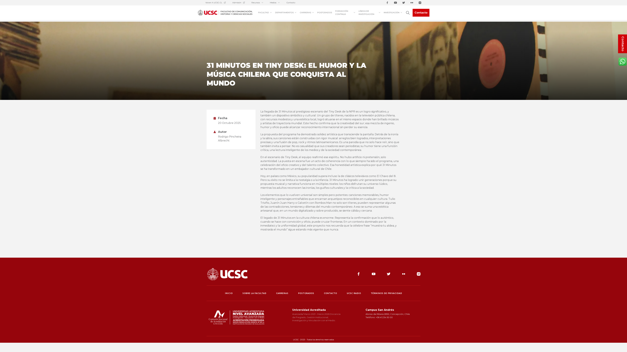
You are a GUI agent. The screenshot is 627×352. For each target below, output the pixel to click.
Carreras (282, 293)
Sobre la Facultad (254, 293)
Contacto (290, 2)
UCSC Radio (354, 293)
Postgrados (306, 293)
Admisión (236, 2)
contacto (330, 293)
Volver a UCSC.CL (213, 2)
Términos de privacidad (386, 293)
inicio (229, 293)
